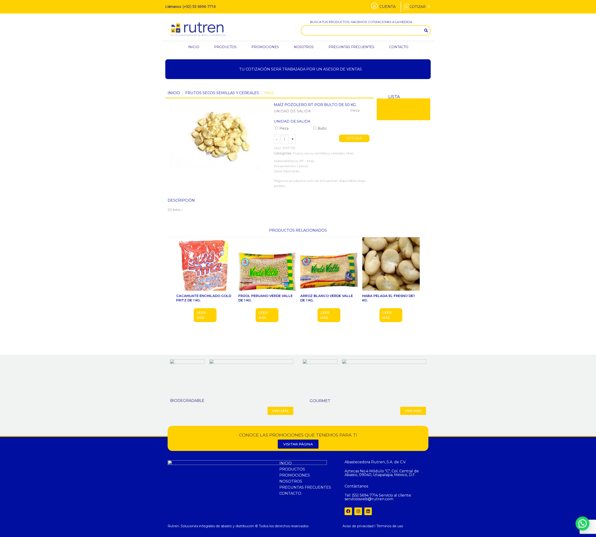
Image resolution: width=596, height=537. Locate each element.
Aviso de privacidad (357, 526)
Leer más (201, 315)
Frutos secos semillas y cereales (222, 93)
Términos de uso (389, 526)
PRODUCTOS (225, 47)
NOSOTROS (304, 47)
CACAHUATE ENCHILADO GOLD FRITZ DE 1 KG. (203, 298)
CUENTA (387, 6)
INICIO (193, 47)
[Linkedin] (368, 511)
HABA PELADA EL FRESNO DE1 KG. (388, 298)
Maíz (269, 93)
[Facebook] (348, 511)
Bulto (322, 128)
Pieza (283, 128)
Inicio (174, 93)
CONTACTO (398, 47)
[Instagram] (358, 511)
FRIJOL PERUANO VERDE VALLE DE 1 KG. (265, 298)
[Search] (426, 30)
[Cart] (420, 7)
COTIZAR (354, 138)
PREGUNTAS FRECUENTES (351, 47)
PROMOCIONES (265, 47)
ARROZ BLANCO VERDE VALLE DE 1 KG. (326, 298)
